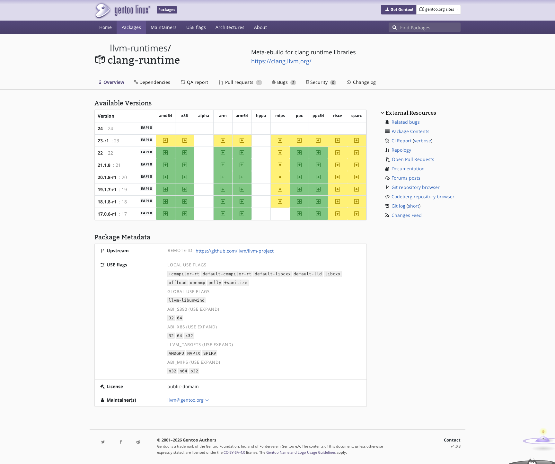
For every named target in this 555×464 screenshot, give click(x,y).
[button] (399, 9)
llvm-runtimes (139, 48)
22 (100, 153)
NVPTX (193, 353)
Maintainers (164, 27)
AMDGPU (176, 353)
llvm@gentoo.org (185, 400)
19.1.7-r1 (107, 189)
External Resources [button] (410, 113)
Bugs (285, 82)
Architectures (230, 27)
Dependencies (154, 82)
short (413, 206)
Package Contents (410, 131)
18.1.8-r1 (107, 202)
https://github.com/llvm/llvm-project (235, 251)
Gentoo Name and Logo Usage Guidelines (301, 452)
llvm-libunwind (187, 300)
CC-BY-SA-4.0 (234, 452)
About (260, 27)
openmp (197, 282)
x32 (189, 335)
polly (214, 282)
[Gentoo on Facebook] (120, 442)
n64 (183, 371)
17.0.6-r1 (107, 214)
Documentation (408, 168)
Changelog (364, 82)
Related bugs (406, 122)
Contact (452, 440)
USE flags (196, 27)
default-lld (308, 274)
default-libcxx (273, 274)
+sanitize (235, 282)
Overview (113, 82)
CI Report (401, 141)
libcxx (332, 274)
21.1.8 (104, 165)
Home (105, 27)
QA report (197, 82)
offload (178, 282)
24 (100, 128)
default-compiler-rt (227, 274)
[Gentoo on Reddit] (138, 442)
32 (171, 318)
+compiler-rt (184, 274)
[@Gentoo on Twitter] (103, 442)
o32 (194, 371)
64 (179, 318)
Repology (401, 150)
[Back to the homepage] (122, 10)
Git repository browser (416, 187)
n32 (172, 371)
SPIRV (209, 353)
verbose (422, 141)
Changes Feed (407, 215)
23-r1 (103, 141)
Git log (398, 206)
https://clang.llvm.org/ (281, 61)
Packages (131, 27)
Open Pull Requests (413, 159)
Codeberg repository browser (423, 196)
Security (321, 82)
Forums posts (406, 178)
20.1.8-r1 (107, 177)
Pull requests (242, 82)
